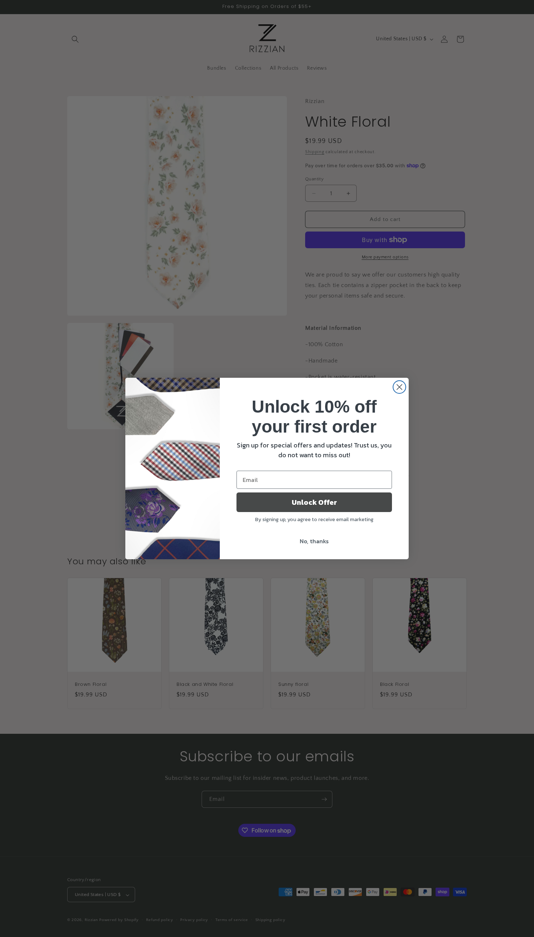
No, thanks (314, 541)
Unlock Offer (314, 502)
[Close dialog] (399, 387)
